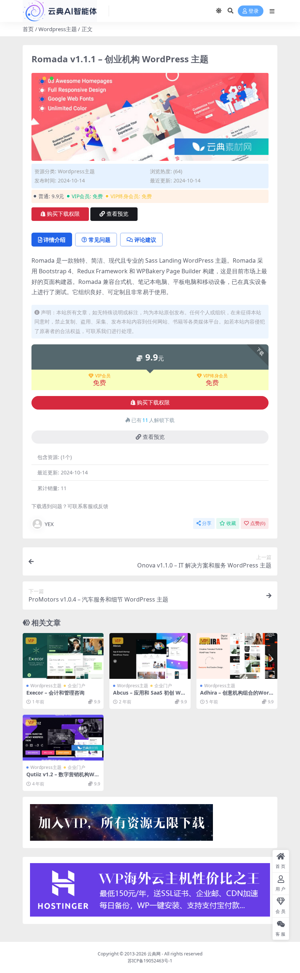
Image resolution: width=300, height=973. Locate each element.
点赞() (257, 523)
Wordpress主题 (57, 29)
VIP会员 (102, 375)
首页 (28, 29)
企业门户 (76, 685)
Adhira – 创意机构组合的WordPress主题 (236, 695)
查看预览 (117, 214)
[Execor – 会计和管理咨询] (63, 655)
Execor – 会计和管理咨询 (55, 692)
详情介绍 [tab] (54, 239)
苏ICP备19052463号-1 (150, 961)
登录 (253, 11)
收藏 (231, 523)
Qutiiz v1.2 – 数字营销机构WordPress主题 (63, 777)
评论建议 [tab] (145, 239)
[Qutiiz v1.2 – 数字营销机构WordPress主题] (63, 737)
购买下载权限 (63, 214)
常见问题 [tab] (99, 239)
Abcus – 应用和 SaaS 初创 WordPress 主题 (149, 695)
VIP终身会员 (215, 375)
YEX (49, 524)
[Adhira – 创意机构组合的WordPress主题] (236, 655)
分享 (206, 523)
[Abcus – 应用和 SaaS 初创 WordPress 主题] (149, 655)
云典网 (154, 954)
